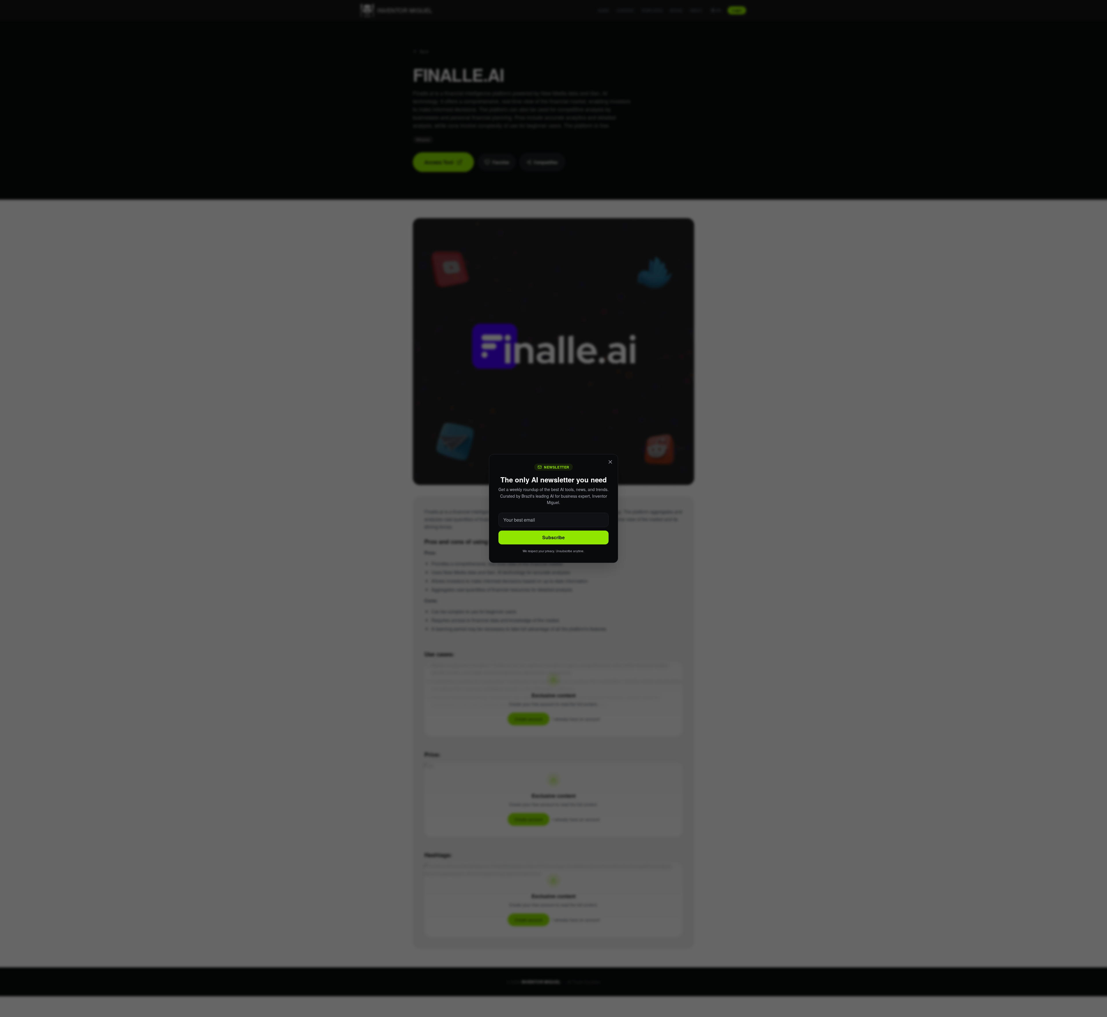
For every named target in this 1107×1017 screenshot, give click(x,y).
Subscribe (553, 537)
